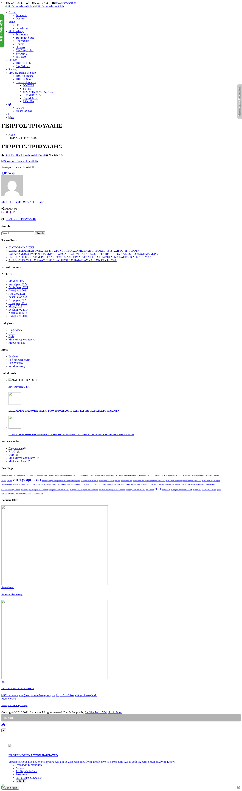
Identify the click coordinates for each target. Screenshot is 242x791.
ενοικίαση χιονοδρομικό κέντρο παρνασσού (183, 481)
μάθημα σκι (170, 484)
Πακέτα (20, 43)
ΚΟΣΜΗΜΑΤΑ (32, 94)
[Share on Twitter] (5, 173)
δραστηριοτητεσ (48, 481)
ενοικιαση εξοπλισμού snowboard (59, 484)
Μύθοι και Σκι (24, 110)
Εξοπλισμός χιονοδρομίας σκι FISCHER (43, 475)
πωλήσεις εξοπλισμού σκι (59, 490)
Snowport (21, 15)
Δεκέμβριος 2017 (18, 309)
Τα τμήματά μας (25, 37)
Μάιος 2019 (15, 306)
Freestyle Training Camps (14, 705)
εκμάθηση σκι (61, 481)
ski (15, 475)
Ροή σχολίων (16, 362)
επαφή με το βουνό (123, 484)
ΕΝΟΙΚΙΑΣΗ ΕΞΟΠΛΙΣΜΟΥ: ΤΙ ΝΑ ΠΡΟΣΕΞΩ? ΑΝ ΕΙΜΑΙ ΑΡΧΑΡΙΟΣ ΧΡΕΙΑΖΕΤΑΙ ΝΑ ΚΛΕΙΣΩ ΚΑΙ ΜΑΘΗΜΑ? (80, 257)
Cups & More (30, 98)
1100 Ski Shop (24, 79)
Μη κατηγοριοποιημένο (22, 339)
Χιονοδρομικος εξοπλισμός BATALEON (76, 475)
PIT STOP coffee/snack (29, 777)
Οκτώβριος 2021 (18, 290)
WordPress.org (17, 366)
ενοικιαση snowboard (36, 484)
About (12, 12)
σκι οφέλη (166, 490)
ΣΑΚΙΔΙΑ (28, 101)
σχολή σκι (197, 490)
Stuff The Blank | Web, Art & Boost (25, 155)
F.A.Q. (12, 333)
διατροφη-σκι (27, 479)
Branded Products (26, 82)
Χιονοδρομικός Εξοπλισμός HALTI (138, 475)
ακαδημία (215, 475)
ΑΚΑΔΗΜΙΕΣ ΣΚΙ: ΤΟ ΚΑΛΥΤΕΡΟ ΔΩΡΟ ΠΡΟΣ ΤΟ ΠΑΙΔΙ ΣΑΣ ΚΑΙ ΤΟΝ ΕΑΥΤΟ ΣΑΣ (63, 260)
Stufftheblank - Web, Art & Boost (103, 712)
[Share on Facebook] (2, 173)
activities (5, 475)
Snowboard (22, 28)
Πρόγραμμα (22, 40)
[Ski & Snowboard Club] (34, 6)
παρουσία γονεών (188, 484)
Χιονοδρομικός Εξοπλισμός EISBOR (108, 475)
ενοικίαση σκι (126, 481)
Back (21, 781)
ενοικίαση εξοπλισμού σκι (109, 481)
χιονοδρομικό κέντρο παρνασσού (29, 493)
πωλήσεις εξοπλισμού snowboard (34, 490)
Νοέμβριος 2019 (18, 303)
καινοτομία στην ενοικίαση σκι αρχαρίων (147, 484)
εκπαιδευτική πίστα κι (89, 481)
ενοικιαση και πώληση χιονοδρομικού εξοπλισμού (94, 484)
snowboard (21, 475)
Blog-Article (15, 329)
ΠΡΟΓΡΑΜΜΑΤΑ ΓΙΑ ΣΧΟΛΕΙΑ (17, 688)
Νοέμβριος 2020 (18, 300)
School (12, 21)
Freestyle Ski (8, 698)
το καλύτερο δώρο (209, 490)
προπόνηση (200, 484)
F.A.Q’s (20, 107)
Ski (17, 24)
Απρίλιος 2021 (17, 293)
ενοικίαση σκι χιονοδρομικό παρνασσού (149, 481)
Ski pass (20, 47)
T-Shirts (27, 88)
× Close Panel (10, 787)
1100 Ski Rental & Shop (22, 72)
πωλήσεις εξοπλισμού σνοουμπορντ (84, 490)
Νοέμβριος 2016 (18, 312)
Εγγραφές (21, 53)
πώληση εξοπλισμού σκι (135, 490)
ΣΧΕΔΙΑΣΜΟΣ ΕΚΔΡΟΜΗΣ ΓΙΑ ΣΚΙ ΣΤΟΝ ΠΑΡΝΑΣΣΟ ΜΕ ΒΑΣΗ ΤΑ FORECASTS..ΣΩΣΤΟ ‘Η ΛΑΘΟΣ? (74, 250)
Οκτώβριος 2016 (18, 315)
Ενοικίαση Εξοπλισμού (29, 764)
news (11, 475)
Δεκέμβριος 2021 (18, 287)
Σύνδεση (13, 356)
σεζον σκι (150, 490)
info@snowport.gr (65, 2)
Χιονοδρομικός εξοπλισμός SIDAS (197, 475)
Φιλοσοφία (22, 34)
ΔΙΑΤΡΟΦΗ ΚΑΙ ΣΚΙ (21, 247)
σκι (157, 488)
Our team (21, 18)
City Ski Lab (23, 66)
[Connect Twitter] (7, 212)
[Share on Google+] (9, 173)
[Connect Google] (3, 212)
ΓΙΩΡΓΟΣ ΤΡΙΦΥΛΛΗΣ (21, 219)
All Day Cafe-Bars (26, 771)
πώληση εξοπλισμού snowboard (112, 490)
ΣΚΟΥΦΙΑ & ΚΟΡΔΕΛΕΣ (38, 91)
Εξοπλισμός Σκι (24, 50)
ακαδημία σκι (6, 481)
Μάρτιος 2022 (16, 280)
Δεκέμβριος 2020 (18, 296)
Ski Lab (13, 59)
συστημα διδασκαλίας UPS (181, 490)
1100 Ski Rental (24, 75)
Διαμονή (20, 768)
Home (12, 134)
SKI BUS (21, 56)
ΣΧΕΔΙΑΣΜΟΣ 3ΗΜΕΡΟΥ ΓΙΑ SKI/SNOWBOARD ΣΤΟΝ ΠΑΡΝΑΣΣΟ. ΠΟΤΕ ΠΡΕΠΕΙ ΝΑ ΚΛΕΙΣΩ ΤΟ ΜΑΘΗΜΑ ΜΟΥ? (83, 253)
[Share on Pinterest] (13, 173)
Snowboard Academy (11, 594)
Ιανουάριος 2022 (18, 284)
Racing (12, 69)
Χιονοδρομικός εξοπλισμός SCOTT (167, 475)
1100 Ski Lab (23, 63)
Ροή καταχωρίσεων (19, 359)
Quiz (11, 336)
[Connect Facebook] (11, 212)
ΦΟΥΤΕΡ (28, 85)
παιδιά (177, 484)
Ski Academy (16, 31)
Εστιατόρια (22, 774)
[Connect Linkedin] (14, 212)
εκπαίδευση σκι (73, 481)
